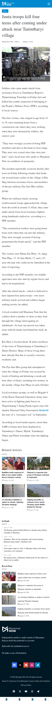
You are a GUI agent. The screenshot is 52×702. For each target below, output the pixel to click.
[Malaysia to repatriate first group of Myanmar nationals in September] (38, 463)
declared (43, 410)
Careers (31, 681)
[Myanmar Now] (8, 4)
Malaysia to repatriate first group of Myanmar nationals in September (38, 475)
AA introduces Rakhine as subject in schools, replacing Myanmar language (12, 502)
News (5, 11)
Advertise (13, 681)
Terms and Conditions (42, 681)
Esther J (17, 42)
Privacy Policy (26, 685)
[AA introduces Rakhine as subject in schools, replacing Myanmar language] (13, 490)
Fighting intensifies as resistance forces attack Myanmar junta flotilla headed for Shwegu (36, 503)
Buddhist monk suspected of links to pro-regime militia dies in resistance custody (12, 475)
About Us (5, 681)
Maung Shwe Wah (7, 42)
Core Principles (22, 681)
